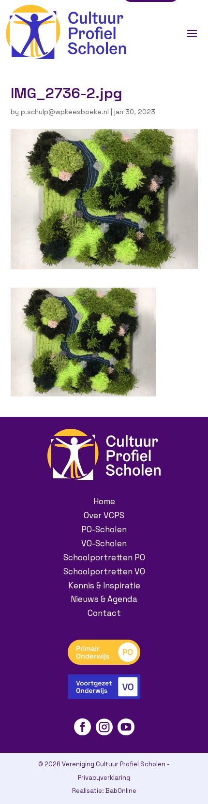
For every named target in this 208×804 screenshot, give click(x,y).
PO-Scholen (104, 529)
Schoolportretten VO (104, 571)
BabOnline (120, 791)
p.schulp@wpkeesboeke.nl (65, 111)
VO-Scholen (104, 543)
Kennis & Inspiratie (104, 585)
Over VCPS (104, 515)
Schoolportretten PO (104, 557)
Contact (104, 613)
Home (104, 501)
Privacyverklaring (104, 778)
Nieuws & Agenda (104, 599)
